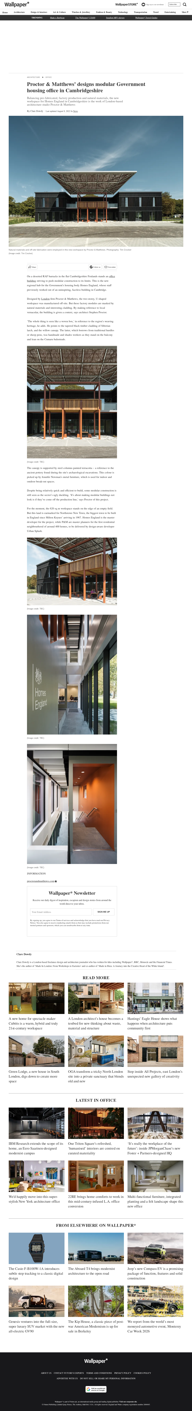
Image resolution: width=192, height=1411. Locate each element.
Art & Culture (59, 12)
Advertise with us (67, 1378)
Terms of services (63, 920)
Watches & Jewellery (81, 12)
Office (48, 77)
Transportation (140, 12)
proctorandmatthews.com (40, 881)
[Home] (5, 12)
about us (46, 1373)
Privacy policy (122, 1373)
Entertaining (170, 12)
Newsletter (112, 267)
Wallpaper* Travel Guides (146, 17)
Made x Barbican (57, 17)
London (45, 298)
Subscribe (173, 4)
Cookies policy (142, 1373)
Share (34, 267)
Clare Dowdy (36, 110)
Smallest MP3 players (115, 17)
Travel (156, 12)
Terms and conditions (99, 1373)
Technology (123, 12)
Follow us (96, 267)
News (75, 111)
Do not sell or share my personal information (107, 1378)
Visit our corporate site (128, 1401)
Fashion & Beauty (104, 12)
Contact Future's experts (69, 1373)
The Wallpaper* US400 (85, 17)
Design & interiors (39, 12)
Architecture (19, 12)
